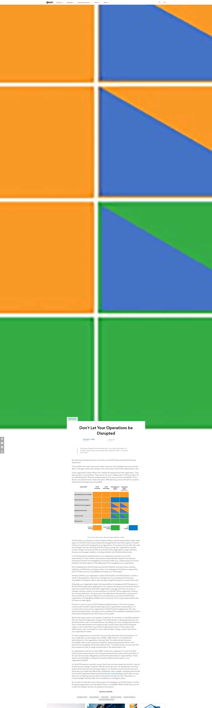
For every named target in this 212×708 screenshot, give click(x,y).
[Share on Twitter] (2, 439)
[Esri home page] (49, 2)
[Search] (159, 2)
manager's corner (82, 697)
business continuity (116, 697)
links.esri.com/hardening (113, 673)
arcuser (72, 419)
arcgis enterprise (94, 697)
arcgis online (104, 697)
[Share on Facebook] (2, 443)
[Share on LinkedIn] (2, 447)
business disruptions (129, 697)
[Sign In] (164, 2)
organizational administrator (106, 700)
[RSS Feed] (2, 451)
